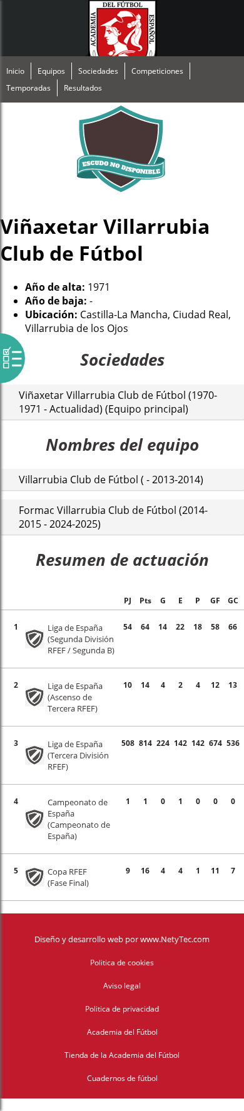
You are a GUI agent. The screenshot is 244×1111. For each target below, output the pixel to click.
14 (162, 626)
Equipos (51, 71)
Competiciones (157, 71)
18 (197, 626)
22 (180, 626)
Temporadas (28, 88)
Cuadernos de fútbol (122, 1078)
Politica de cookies (122, 962)
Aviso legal (122, 985)
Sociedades (98, 71)
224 (163, 743)
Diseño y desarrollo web (78, 939)
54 (127, 626)
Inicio (15, 71)
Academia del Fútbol (122, 1032)
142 (180, 743)
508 (128, 743)
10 (127, 685)
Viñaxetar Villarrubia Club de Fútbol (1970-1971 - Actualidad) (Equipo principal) (118, 402)
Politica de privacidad (122, 1008)
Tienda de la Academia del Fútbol (122, 1055)
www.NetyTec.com (175, 939)
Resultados (83, 88)
